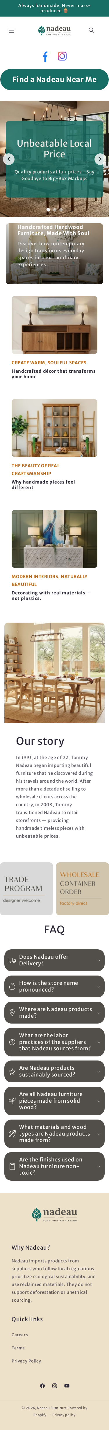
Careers (20, 1334)
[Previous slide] (9, 159)
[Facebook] (45, 57)
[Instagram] (62, 57)
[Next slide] (100, 159)
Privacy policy (64, 1415)
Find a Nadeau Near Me (54, 79)
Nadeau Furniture (52, 1408)
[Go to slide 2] (54, 210)
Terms (18, 1348)
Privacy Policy (26, 1361)
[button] (11, 30)
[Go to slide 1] (48, 210)
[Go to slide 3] (61, 210)
